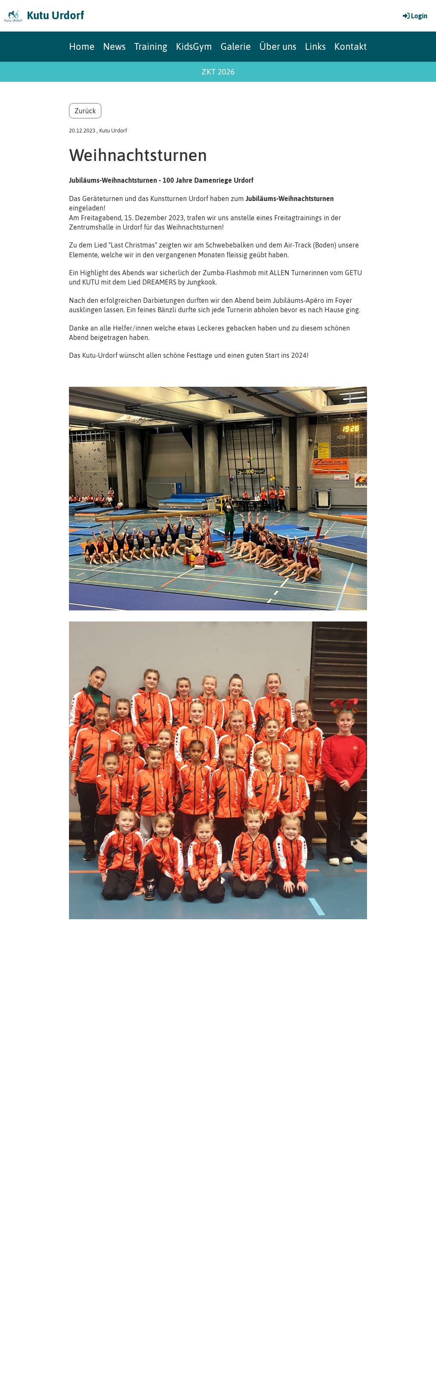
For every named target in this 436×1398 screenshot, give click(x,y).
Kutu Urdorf (55, 15)
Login (419, 16)
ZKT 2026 (218, 71)
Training (150, 46)
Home (82, 46)
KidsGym (194, 46)
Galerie (236, 46)
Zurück (85, 111)
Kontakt (350, 46)
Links (315, 46)
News (114, 46)
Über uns (277, 46)
